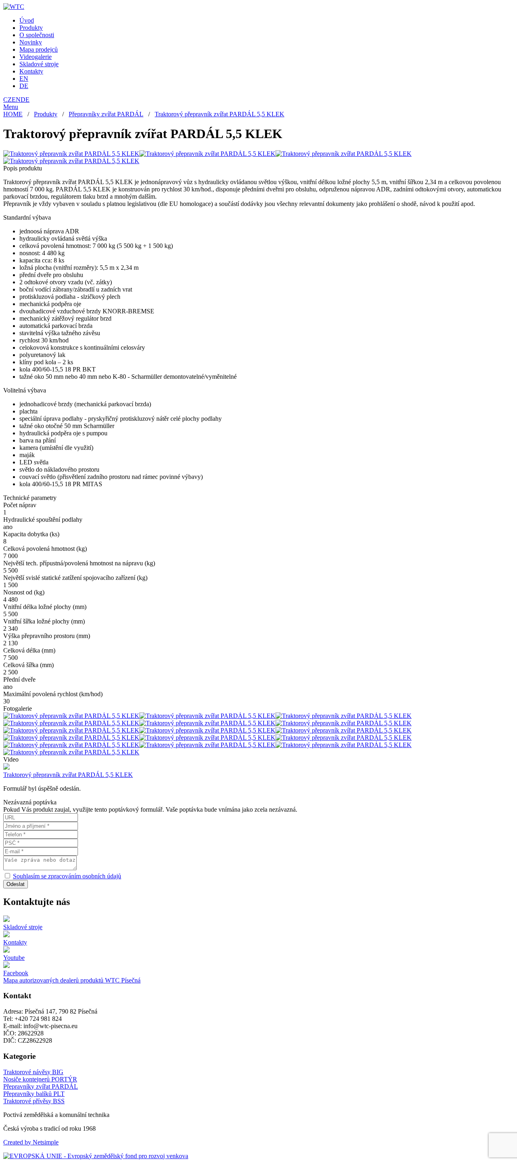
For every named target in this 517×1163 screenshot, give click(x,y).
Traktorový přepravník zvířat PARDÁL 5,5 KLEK (219, 114)
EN (23, 78)
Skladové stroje (39, 64)
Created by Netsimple (31, 1142)
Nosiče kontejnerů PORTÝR (40, 1079)
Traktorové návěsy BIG (33, 1072)
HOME (13, 114)
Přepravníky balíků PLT (34, 1093)
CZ (7, 99)
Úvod (26, 20)
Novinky (30, 42)
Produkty (31, 27)
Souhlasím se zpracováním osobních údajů (67, 876)
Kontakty (31, 71)
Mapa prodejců (38, 49)
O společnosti (36, 34)
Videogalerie (35, 56)
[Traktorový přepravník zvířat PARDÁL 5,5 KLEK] (71, 153)
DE (23, 85)
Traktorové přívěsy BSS (34, 1101)
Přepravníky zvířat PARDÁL (106, 114)
